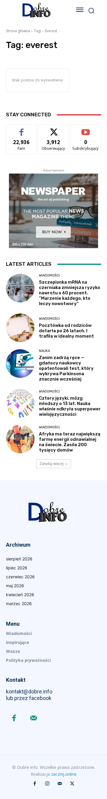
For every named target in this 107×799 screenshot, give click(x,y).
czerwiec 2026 (20, 576)
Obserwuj (54, 129)
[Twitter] (72, 784)
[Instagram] (47, 784)
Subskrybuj (85, 129)
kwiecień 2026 (20, 594)
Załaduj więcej (52, 463)
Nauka (44, 351)
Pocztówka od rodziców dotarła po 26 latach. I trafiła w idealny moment (66, 331)
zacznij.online (64, 774)
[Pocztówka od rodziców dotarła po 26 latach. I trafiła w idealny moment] (20, 327)
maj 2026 (15, 585)
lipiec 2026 (16, 567)
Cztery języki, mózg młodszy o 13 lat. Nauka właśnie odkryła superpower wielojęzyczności (70, 406)
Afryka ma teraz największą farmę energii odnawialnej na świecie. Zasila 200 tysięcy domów (69, 442)
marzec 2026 (19, 603)
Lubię (21, 129)
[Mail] (33, 718)
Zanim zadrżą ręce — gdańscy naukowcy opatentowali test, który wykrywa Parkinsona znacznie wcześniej (66, 368)
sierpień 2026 (19, 558)
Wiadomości (49, 275)
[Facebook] (14, 718)
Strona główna (18, 30)
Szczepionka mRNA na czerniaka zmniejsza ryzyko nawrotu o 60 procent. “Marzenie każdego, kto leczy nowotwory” (69, 292)
